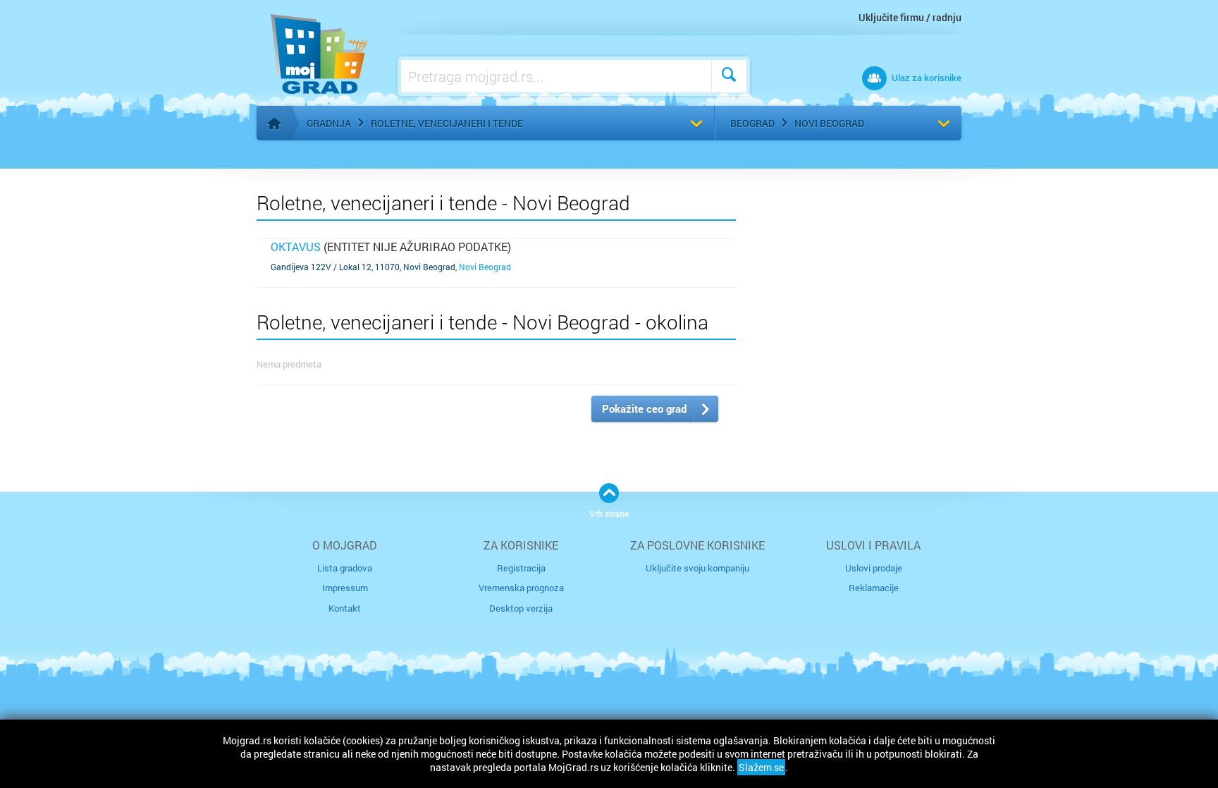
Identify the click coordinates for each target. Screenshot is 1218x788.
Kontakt (344, 608)
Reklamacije (874, 587)
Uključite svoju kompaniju (697, 568)
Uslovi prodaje (873, 568)
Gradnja (329, 123)
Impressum (345, 587)
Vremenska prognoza (521, 587)
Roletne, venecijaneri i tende (447, 123)
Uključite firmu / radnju (910, 17)
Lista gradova (344, 568)
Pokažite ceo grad (644, 408)
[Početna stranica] (274, 123)
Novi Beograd (829, 123)
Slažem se (761, 767)
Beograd (752, 123)
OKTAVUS (296, 246)
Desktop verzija (521, 608)
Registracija (521, 568)
